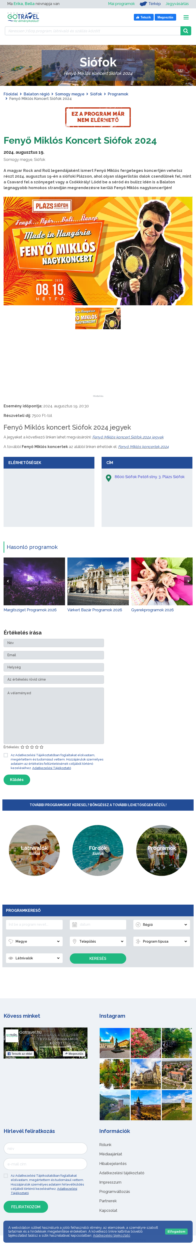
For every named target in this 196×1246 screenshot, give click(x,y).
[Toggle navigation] (186, 17)
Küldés (17, 779)
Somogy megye (69, 94)
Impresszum (110, 1182)
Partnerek (108, 1201)
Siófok (96, 94)
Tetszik (21, 1053)
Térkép (154, 3)
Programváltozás (114, 1191)
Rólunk (105, 1144)
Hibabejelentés (113, 1163)
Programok (118, 94)
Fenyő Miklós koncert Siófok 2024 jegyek (127, 437)
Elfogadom (176, 1231)
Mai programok (121, 3)
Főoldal (11, 94)
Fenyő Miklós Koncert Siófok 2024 (80, 140)
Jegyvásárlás (177, 3)
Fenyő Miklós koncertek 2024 (143, 446)
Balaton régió (36, 94)
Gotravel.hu (30, 1032)
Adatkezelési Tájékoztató (51, 768)
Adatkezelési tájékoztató (121, 1173)
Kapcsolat (108, 1210)
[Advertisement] (98, 365)
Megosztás (76, 1053)
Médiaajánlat (110, 1154)
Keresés (97, 958)
